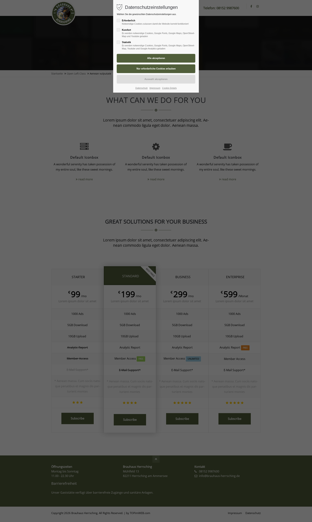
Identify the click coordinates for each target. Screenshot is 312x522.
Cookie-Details (169, 88)
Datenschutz (141, 88)
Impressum (155, 88)
